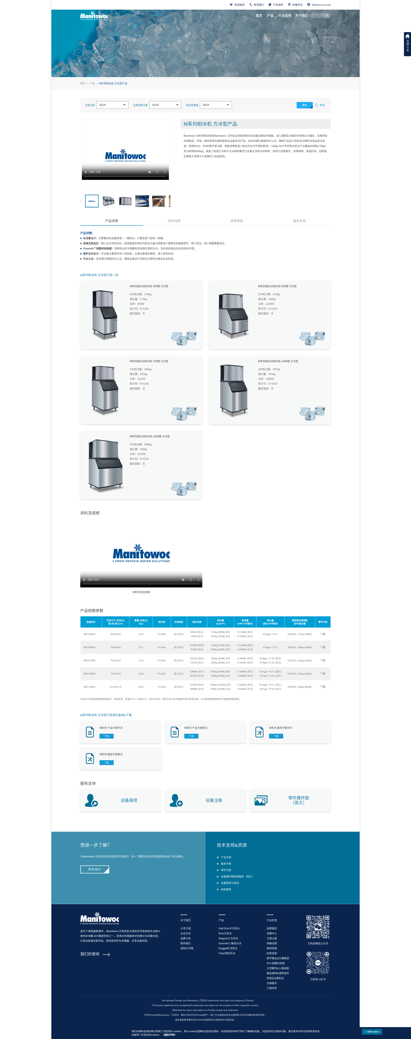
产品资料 (278, 4)
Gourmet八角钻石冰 (230, 943)
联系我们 (259, 4)
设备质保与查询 (230, 883)
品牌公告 (185, 938)
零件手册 (226, 870)
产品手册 (226, 857)
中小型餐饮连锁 (276, 963)
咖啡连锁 (272, 948)
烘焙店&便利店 (275, 978)
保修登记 (297, 4)
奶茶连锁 (272, 953)
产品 (270, 15)
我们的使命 (90, 954)
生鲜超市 (272, 983)
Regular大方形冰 (228, 938)
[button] (170, 201)
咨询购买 (239, 4)
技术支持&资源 (232, 845)
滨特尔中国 (186, 948)
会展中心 (272, 933)
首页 (259, 15)
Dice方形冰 (225, 933)
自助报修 (226, 889)
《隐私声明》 (169, 1035)
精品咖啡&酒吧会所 (278, 973)
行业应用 (284, 15)
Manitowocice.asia (321, 4)
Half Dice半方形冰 (229, 928)
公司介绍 (185, 928)
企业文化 (185, 933)
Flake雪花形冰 (227, 953)
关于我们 (301, 15)
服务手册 (226, 863)
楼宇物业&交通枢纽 (278, 958)
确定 (304, 105)
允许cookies (373, 1031)
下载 (322, 634)
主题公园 (272, 938)
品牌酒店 (272, 928)
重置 (322, 105)
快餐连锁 (272, 943)
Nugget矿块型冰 (228, 948)
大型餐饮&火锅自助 (278, 968)
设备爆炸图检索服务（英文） (237, 876)
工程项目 (272, 988)
